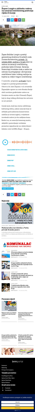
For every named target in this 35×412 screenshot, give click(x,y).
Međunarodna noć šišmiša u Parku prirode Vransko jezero (15, 229)
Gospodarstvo (14, 250)
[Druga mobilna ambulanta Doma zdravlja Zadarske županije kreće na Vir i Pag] (6, 265)
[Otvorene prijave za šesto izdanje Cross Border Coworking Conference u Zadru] (6, 254)
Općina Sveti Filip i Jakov (8, 378)
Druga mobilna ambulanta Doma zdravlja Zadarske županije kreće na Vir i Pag (22, 264)
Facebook (7, 388)
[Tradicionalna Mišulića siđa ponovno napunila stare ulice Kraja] (6, 287)
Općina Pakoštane (6, 380)
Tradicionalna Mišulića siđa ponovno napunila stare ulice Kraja (20, 287)
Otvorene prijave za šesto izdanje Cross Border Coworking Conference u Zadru (22, 253)
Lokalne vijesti (5, 6)
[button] (32, 2)
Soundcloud (8, 390)
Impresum (4, 365)
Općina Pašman (6, 382)
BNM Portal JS (12, 225)
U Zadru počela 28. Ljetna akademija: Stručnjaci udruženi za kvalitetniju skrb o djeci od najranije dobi (22, 276)
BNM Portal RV (14, 268)
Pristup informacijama (7, 370)
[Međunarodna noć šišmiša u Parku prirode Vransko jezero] (17, 213)
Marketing (4, 367)
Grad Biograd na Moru (7, 376)
